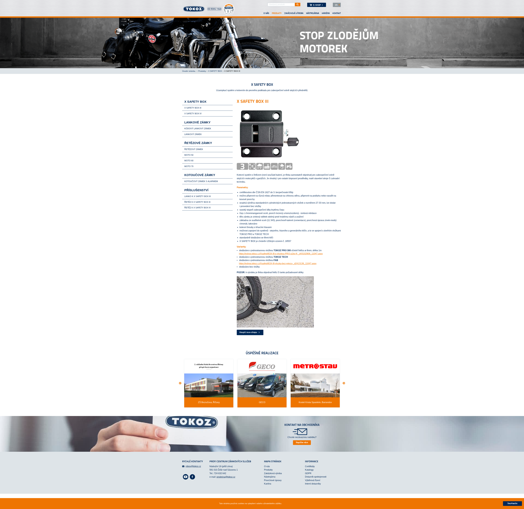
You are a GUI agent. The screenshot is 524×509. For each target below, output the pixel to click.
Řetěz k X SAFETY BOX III (197, 202)
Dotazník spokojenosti (315, 477)
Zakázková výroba (293, 13)
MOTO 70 (188, 166)
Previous (180, 383)
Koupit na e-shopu (248, 332)
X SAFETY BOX (215, 71)
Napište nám (302, 443)
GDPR (308, 473)
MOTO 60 (188, 160)
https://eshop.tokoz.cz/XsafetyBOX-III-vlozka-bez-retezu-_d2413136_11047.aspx (277, 263)
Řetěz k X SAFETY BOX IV (197, 207)
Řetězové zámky (198, 143)
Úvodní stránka (189, 71)
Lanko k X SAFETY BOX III (197, 196)
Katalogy (309, 470)
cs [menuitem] (336, 5)
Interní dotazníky (313, 484)
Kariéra (326, 13)
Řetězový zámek (193, 149)
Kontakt (336, 13)
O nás (266, 13)
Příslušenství (196, 190)
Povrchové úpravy (273, 480)
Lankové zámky (197, 122)
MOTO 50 (188, 155)
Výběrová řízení (312, 480)
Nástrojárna (312, 13)
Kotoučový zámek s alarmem (201, 181)
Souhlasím (512, 503)
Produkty (277, 13)
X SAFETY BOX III (192, 108)
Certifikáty (310, 466)
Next (344, 383)
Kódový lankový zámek (197, 128)
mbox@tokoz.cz (193, 466)
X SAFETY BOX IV (193, 113)
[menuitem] (316, 5)
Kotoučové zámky (199, 175)
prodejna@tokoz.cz (226, 477)
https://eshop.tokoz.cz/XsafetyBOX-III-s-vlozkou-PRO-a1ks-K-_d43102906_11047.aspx (281, 254)
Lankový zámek (193, 134)
